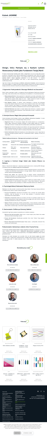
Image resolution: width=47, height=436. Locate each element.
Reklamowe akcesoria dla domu (7, 411)
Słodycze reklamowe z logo (7, 416)
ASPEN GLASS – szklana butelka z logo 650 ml (23, 374)
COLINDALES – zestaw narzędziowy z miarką (23, 346)
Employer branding (6, 421)
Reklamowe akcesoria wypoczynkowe (6, 404)
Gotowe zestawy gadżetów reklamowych (7, 394)
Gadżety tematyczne (19, 419)
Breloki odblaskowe (9, 343)
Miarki (23, 343)
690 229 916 (12, 286)
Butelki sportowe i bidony (23, 371)
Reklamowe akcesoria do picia (20, 402)
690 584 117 (34, 286)
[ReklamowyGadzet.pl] (5, 3)
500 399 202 (12, 267)
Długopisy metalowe (38, 343)
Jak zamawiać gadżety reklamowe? (35, 43)
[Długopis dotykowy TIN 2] (38, 334)
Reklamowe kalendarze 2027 (7, 419)
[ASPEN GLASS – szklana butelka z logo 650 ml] (23, 362)
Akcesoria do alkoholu (19, 410)
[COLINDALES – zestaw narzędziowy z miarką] (23, 334)
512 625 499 (34, 267)
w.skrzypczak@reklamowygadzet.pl (13, 269)
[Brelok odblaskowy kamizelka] (8, 334)
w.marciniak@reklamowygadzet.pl (34, 269)
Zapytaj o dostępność (37, 38)
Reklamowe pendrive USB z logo (20, 415)
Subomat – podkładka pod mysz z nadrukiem (8, 374)
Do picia (30, 21)
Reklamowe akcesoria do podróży (7, 402)
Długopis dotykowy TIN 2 (38, 345)
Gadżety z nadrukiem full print (20, 394)
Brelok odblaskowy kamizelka (9, 345)
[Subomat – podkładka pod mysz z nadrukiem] (8, 362)
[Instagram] (40, 391)
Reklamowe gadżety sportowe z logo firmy (6, 415)
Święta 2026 (4, 391)
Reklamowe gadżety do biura (7, 400)
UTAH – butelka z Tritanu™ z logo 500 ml (38, 374)
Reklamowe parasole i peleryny (6, 406)
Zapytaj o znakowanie (37, 42)
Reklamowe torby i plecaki (20, 404)
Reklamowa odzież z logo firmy (20, 398)
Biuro (9, 371)
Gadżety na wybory (19, 416)
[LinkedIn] (43, 391)
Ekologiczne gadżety (6, 395)
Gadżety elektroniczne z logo (19, 400)
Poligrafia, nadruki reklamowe (18, 409)
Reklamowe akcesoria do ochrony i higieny (20, 406)
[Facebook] (37, 391)
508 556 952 (12, 306)
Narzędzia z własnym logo (20, 412)
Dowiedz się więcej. (22, 429)
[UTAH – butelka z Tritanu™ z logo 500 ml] (38, 362)
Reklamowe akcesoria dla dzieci (7, 409)
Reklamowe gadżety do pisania (7, 398)
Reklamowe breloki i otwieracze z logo (19, 396)
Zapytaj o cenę (32, 52)
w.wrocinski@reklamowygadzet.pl (12, 308)
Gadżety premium (5, 412)
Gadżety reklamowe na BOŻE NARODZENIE (19, 392)
